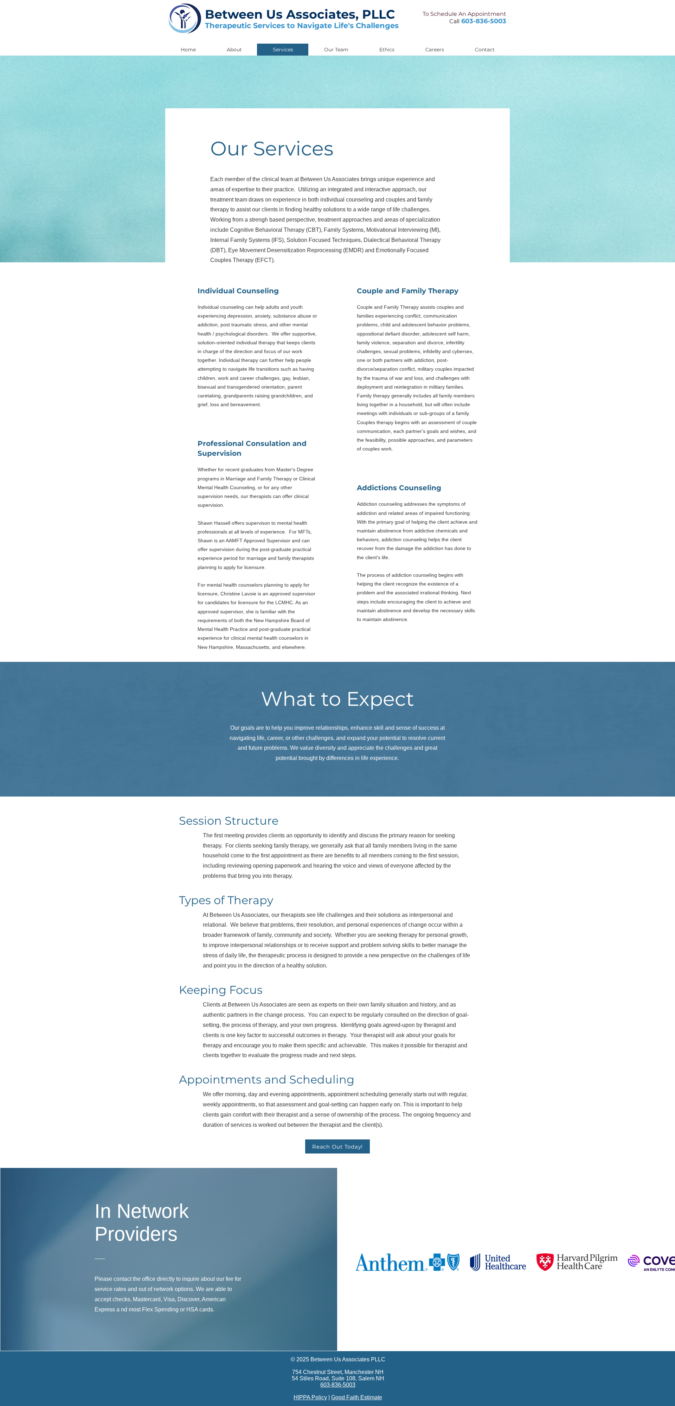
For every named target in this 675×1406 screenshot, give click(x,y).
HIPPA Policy (310, 1397)
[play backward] (364, 1262)
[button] (484, 50)
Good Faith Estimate (356, 1397)
